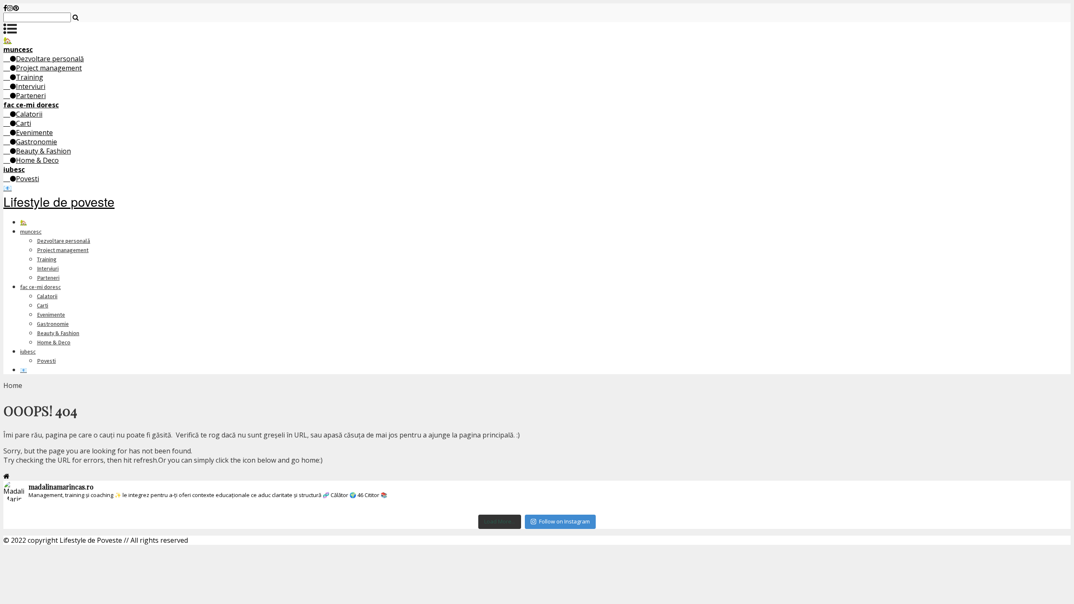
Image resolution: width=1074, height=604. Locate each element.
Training (29, 77)
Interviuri (30, 86)
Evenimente (34, 132)
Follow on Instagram (564, 521)
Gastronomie (36, 141)
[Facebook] (5, 8)
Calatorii (29, 114)
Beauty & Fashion (43, 151)
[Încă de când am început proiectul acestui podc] (803, 509)
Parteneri (31, 95)
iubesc (28, 352)
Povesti (27, 178)
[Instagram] (10, 8)
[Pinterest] (16, 8)
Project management (49, 68)
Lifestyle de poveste (59, 202)
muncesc (31, 232)
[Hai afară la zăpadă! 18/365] (625, 509)
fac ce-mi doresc (40, 287)
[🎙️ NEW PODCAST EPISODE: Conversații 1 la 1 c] (448, 509)
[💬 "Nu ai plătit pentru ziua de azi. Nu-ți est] (981, 509)
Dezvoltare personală (50, 58)
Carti (23, 123)
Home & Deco (37, 160)
